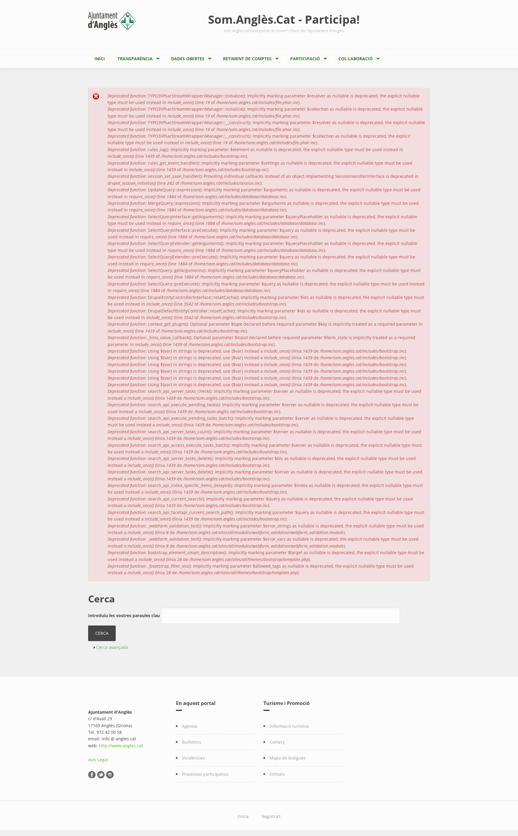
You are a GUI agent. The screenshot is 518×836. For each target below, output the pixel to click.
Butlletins (191, 742)
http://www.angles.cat (121, 745)
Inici (99, 58)
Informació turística (289, 726)
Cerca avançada (112, 647)
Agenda (189, 726)
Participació (305, 58)
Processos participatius (205, 774)
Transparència (135, 58)
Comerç (277, 742)
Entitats (277, 774)
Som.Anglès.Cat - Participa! (284, 19)
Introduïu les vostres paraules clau (124, 615)
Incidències (193, 758)
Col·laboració (355, 58)
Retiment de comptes (247, 58)
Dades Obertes (187, 58)
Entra (243, 816)
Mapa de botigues (287, 758)
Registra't (271, 816)
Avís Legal (98, 760)
